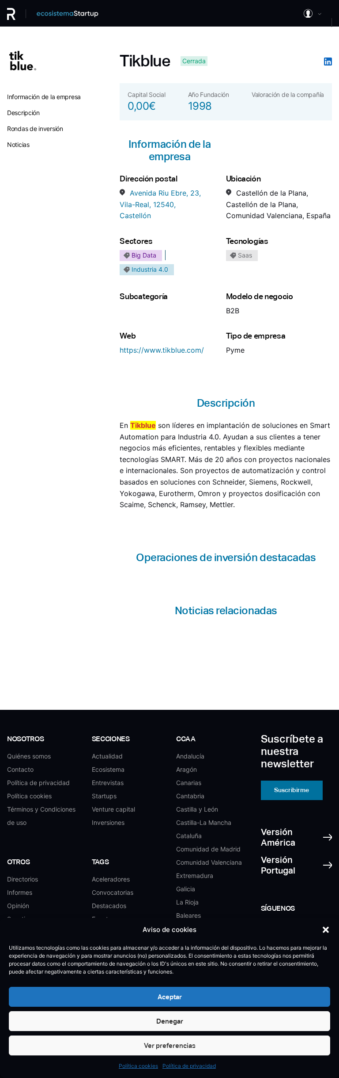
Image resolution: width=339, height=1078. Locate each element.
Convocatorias (112, 892)
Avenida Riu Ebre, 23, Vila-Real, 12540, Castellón (160, 204)
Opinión (18, 905)
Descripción (23, 112)
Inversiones (108, 822)
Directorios (22, 879)
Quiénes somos (29, 756)
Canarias (188, 782)
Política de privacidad (189, 1066)
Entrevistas (108, 782)
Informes (19, 892)
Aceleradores (111, 879)
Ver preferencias (170, 1045)
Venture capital (113, 809)
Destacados (109, 905)
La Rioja (187, 902)
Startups (104, 796)
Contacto (20, 769)
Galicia (185, 889)
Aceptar (170, 997)
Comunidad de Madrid (208, 849)
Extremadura (194, 875)
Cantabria (190, 796)
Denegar (169, 1021)
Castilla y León (197, 809)
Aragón (186, 769)
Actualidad (107, 756)
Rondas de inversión (35, 128)
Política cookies (138, 1066)
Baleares (188, 915)
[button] (325, 929)
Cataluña (189, 835)
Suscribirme (291, 789)
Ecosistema (108, 769)
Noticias (18, 144)
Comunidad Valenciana (209, 862)
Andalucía (190, 756)
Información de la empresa (44, 96)
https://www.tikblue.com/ (162, 350)
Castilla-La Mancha (203, 822)
